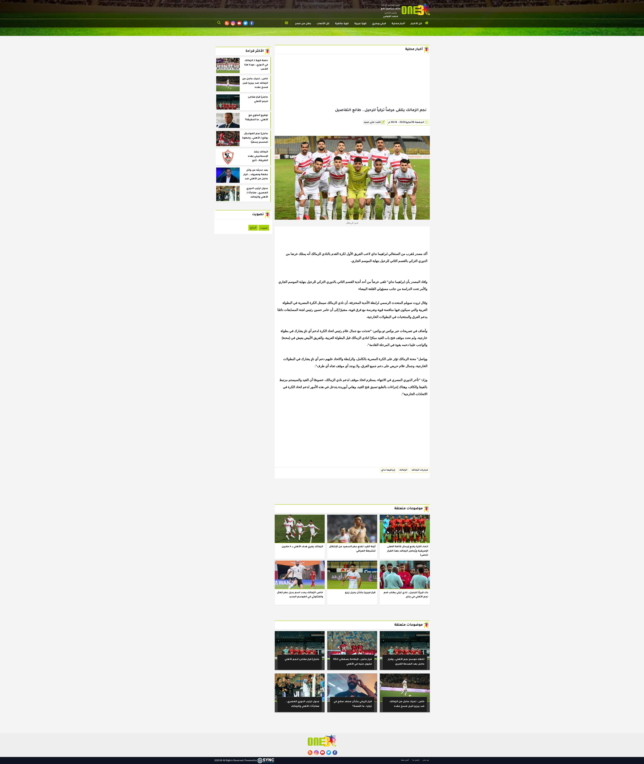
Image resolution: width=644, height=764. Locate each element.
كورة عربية (360, 23)
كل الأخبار (416, 23)
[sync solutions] (265, 760)
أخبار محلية (398, 23)
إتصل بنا (415, 760)
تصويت (264, 227)
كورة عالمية (342, 23)
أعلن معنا (405, 760)
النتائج (253, 227)
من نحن (425, 760)
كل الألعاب (323, 23)
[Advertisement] (352, 86)
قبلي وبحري (379, 23)
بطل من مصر (303, 23)
